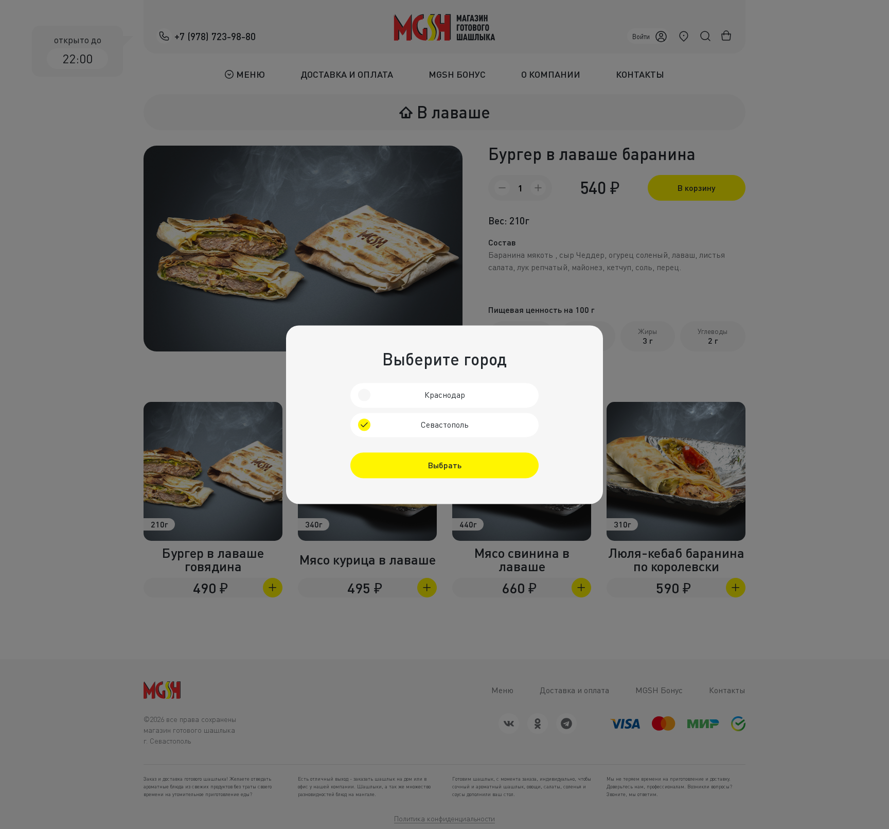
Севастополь (445, 424)
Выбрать (444, 465)
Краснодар (444, 395)
